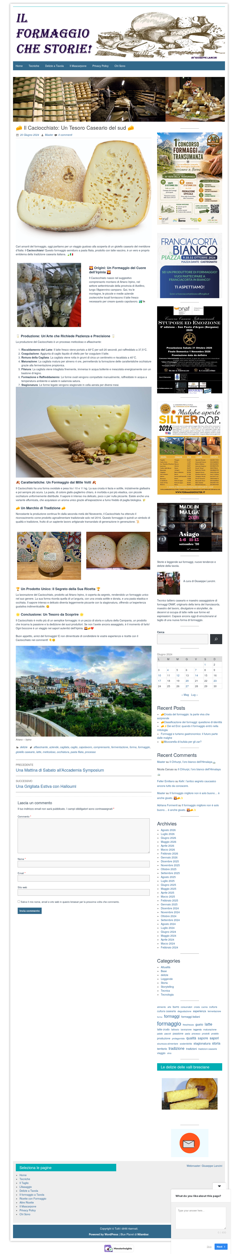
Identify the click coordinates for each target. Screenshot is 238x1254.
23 (215, 681)
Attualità (165, 967)
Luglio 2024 (168, 928)
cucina (204, 1006)
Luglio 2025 (168, 881)
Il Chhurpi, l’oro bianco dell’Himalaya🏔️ (193, 762)
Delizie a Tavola (54, 66)
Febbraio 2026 (169, 853)
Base (164, 971)
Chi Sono (120, 66)
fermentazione (119, 747)
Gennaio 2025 (169, 904)
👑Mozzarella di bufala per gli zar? (181, 741)
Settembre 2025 (170, 873)
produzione (163, 1038)
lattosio (175, 1029)
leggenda (197, 1029)
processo (90, 752)
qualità (191, 1038)
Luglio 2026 (168, 834)
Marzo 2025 (168, 896)
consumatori (186, 1006)
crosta (197, 1006)
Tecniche (34, 66)
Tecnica (165, 990)
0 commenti (65, 135)
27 (187, 686)
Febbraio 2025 (169, 900)
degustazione (184, 1011)
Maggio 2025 (168, 888)
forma (133, 747)
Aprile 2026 (167, 845)
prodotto (215, 1033)
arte (169, 1006)
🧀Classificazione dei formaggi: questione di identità (191, 722)
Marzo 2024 (168, 943)
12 (177, 675)
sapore (203, 1038)
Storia (164, 983)
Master (49, 135)
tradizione (176, 1048)
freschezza (188, 1024)
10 (159, 675)
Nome (22, 859)
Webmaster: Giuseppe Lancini (204, 1166)
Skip (209, 1246)
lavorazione (186, 1029)
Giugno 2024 (168, 932)
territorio (162, 1049)
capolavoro (85, 747)
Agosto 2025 (168, 877)
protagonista (178, 1038)
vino (169, 1053)
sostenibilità (186, 1043)
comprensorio (102, 747)
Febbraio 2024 (169, 947)
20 (187, 681)
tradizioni (191, 1049)
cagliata (64, 747)
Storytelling (167, 986)
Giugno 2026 (168, 838)
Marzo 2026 (168, 849)
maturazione (209, 1029)
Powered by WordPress (103, 1234)
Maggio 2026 (168, 842)
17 (159, 681)
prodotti (206, 1033)
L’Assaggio (26, 1187)
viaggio (161, 1053)
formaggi (172, 1016)
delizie (24, 747)
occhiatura (63, 752)
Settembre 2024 (170, 920)
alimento (161, 1007)
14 (196, 675)
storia (216, 1043)
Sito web (22, 887)
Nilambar (143, 1234)
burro (176, 1007)
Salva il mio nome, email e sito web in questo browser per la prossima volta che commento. (70, 902)
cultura (213, 1007)
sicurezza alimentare (167, 1043)
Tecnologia (167, 994)
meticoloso (49, 752)
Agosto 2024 (168, 924)
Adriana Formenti (167, 805)
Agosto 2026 (168, 830)
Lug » (194, 695)
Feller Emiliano (166, 781)
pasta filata (77, 752)
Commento (24, 816)
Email (21, 873)
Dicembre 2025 (170, 861)
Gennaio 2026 (169, 857)
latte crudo (163, 1029)
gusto (199, 1024)
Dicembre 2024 (170, 908)
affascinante (41, 747)
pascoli (167, 1033)
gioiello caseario (25, 752)
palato (160, 1033)
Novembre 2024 (170, 912)
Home (19, 66)
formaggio (144, 747)
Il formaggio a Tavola (32, 1194)
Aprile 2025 (167, 892)
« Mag (185, 695)
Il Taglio (24, 1183)
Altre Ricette (27, 1202)
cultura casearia (166, 1011)
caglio (74, 747)
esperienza (199, 1011)
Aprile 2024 (167, 939)
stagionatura (202, 1043)
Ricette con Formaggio (33, 1198)
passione (178, 1033)
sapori (214, 1037)
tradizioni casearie (207, 1049)
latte (38, 752)
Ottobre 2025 (168, 869)
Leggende (167, 979)
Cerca (160, 632)
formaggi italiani (190, 1016)
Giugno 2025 (168, 885)
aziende (54, 747)
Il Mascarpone (78, 66)
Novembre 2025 (170, 865)
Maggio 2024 (168, 935)
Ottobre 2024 (168, 916)
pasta (187, 1033)
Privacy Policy (100, 66)
